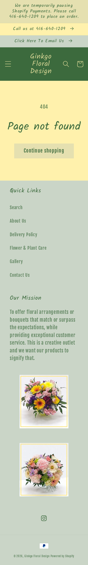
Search (16, 207)
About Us (18, 221)
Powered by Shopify (62, 556)
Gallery (16, 261)
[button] (8, 64)
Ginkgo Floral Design (37, 556)
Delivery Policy (23, 234)
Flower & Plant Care (28, 248)
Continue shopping (44, 151)
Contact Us (20, 275)
